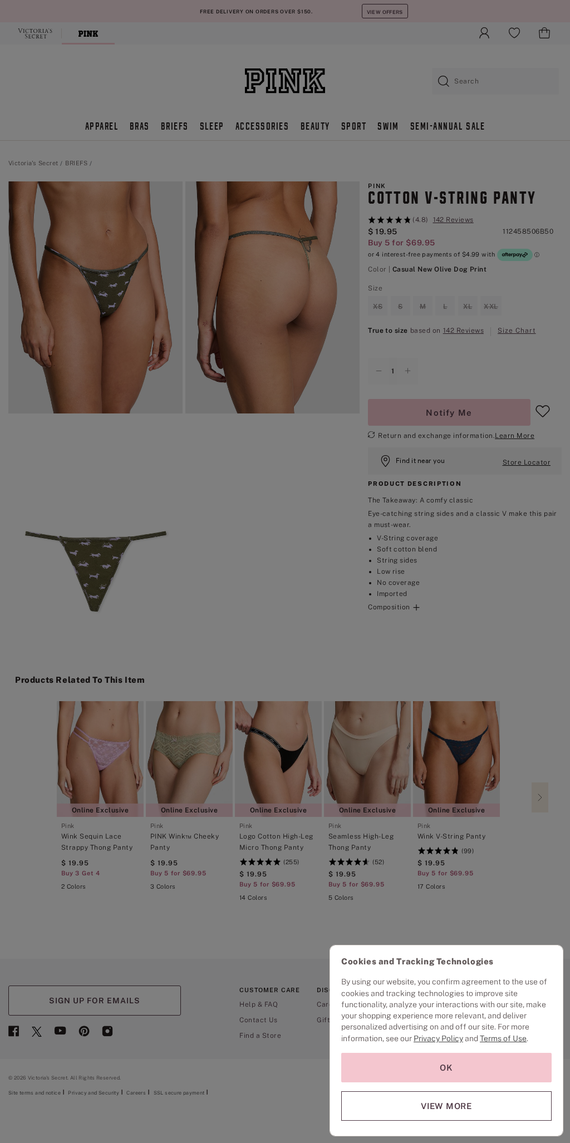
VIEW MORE (446, 1106)
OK (446, 1067)
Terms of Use (503, 1038)
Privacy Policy (438, 1038)
